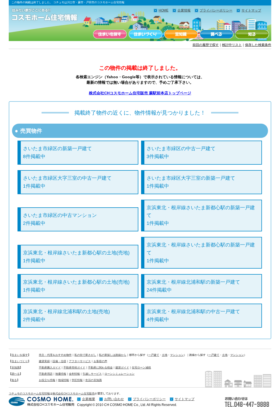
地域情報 (63, 380)
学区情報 (77, 380)
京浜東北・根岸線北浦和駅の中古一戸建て (193, 315)
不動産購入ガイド (50, 367)
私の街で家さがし (85, 354)
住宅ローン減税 (141, 367)
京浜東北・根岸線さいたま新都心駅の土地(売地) (76, 256)
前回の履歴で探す (205, 45)
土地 (164, 354)
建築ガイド (122, 367)
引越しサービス (92, 373)
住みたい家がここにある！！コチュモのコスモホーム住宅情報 (47, 15)
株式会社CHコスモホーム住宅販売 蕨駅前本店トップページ (140, 93)
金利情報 (74, 373)
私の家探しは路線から (112, 354)
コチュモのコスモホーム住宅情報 (29, 393)
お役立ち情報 (47, 380)
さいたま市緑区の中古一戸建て (181, 152)
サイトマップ (251, 10)
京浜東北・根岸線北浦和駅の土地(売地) (66, 315)
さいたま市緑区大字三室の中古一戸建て (67, 182)
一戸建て (153, 354)
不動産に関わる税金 (100, 367)
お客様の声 (100, 361)
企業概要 (88, 399)
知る (252, 34)
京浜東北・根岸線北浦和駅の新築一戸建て (193, 286)
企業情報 (184, 10)
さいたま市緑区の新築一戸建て (57, 152)
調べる (216, 34)
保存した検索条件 (258, 45)
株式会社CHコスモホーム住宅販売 (73, 393)
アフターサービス (80, 361)
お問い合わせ (114, 399)
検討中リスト (232, 45)
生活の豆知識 (93, 380)
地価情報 (60, 373)
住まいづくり (145, 34)
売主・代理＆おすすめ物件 (55, 354)
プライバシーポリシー (216, 10)
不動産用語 (45, 373)
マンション (177, 354)
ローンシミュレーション (119, 373)
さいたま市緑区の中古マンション (60, 219)
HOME (163, 10)
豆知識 (181, 34)
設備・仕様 (59, 361)
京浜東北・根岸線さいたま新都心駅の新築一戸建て (201, 215)
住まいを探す (110, 34)
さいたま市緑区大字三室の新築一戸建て (191, 182)
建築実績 (44, 361)
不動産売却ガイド (74, 367)
